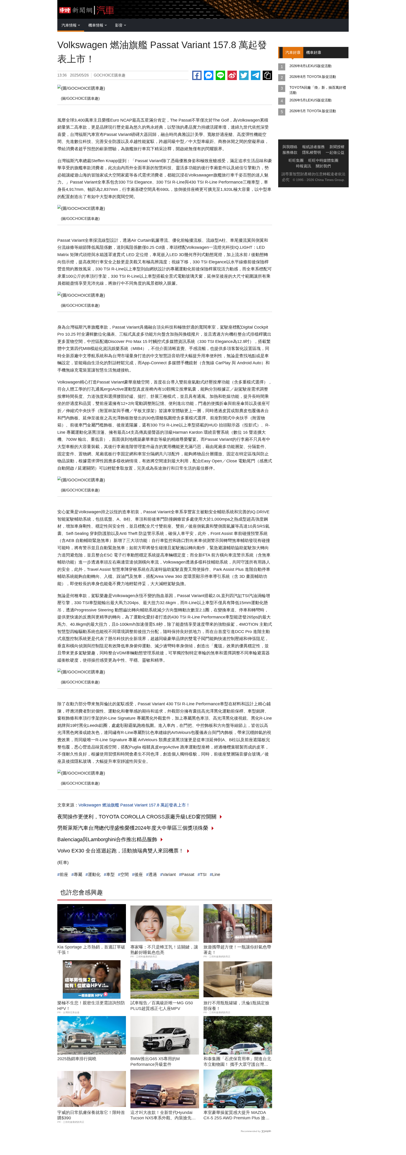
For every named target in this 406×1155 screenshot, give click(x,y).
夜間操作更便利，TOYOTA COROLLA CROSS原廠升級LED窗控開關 (136, 817)
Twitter (244, 75)
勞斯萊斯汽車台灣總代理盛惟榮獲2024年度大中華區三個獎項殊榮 (132, 828)
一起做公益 (335, 152)
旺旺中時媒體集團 (323, 160)
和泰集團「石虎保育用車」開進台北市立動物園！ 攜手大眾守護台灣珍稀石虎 (237, 1061)
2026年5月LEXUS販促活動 (310, 100)
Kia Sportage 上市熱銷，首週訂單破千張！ (91, 950)
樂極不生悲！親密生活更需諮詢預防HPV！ (91, 1006)
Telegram (255, 75)
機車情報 (95, 25)
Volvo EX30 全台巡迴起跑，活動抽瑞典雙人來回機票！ (120, 851)
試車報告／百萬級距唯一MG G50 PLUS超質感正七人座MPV (161, 1006)
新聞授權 (336, 147)
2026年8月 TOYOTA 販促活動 (312, 77)
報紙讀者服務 (313, 147)
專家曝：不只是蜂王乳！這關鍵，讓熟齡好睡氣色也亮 (164, 950)
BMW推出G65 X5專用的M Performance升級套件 (155, 1061)
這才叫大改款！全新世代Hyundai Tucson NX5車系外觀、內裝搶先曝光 (163, 1115)
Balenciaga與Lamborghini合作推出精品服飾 (107, 839)
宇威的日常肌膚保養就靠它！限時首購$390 (91, 1115)
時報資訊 (303, 166)
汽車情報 (69, 25)
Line (220, 75)
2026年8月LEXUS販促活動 (310, 66)
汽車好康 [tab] (293, 52)
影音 (119, 25)
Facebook (197, 75)
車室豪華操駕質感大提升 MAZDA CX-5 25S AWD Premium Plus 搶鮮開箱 (236, 1115)
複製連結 (267, 75)
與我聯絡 (289, 147)
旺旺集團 (296, 160)
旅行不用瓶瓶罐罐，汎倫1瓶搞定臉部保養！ (236, 1006)
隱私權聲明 (311, 152)
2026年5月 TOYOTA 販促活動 (312, 111)
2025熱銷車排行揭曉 (76, 1058)
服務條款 (289, 152)
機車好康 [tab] (313, 52)
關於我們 (323, 166)
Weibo (232, 75)
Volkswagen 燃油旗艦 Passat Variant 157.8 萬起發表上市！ (134, 805)
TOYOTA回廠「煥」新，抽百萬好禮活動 (317, 90)
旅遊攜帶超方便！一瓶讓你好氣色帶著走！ (237, 950)
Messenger (208, 75)
